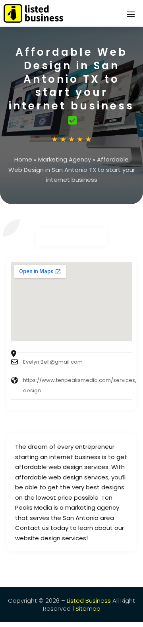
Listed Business (89, 600)
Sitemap (87, 608)
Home (23, 159)
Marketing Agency (64, 159)
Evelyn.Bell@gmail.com (53, 362)
